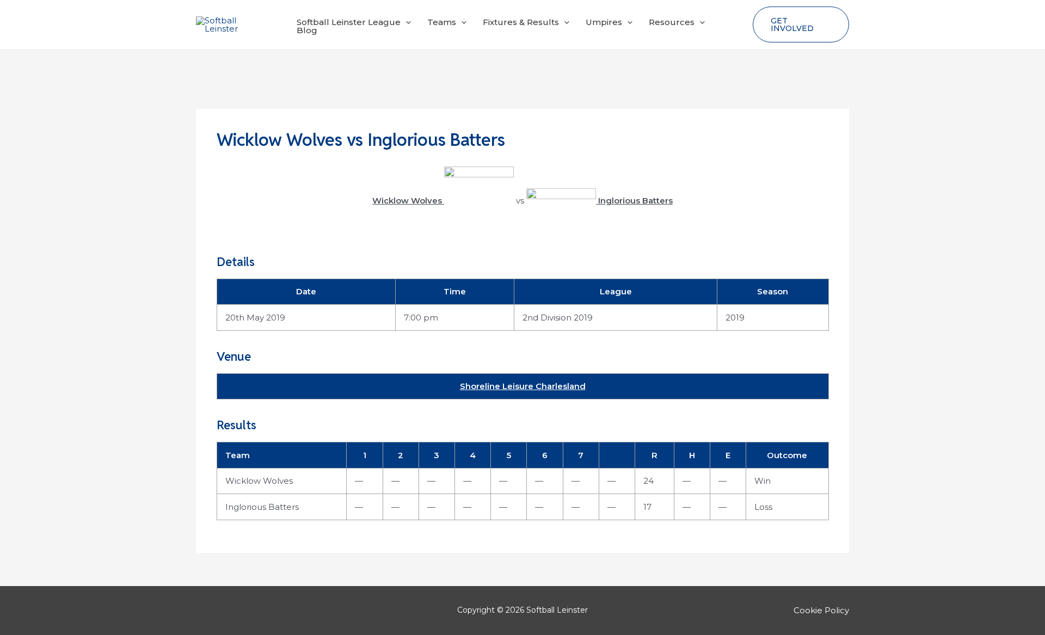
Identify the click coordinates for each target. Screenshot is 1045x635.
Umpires (604, 22)
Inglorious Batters (262, 507)
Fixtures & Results (521, 22)
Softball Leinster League (349, 22)
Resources (671, 22)
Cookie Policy (821, 610)
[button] (406, 22)
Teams (441, 22)
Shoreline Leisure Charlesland (523, 386)
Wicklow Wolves (259, 481)
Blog (307, 30)
